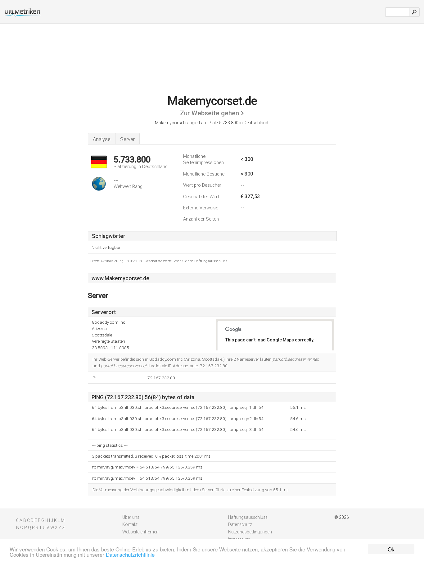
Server (127, 139)
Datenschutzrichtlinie (130, 554)
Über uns (130, 517)
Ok (391, 549)
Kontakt (130, 524)
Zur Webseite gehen (209, 113)
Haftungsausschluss (248, 517)
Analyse (102, 139)
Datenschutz (240, 524)
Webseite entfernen (140, 531)
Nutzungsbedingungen (250, 531)
